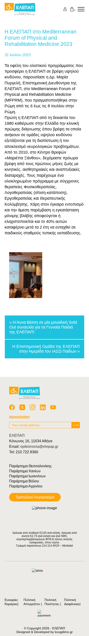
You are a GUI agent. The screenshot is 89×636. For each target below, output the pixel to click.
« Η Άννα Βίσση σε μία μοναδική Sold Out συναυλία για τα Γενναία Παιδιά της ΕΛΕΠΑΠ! (43, 327)
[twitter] (22, 407)
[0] (72, 9)
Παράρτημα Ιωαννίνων (27, 476)
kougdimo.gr (64, 632)
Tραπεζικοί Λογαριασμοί (35, 497)
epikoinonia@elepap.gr (39, 446)
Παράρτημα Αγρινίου (25, 486)
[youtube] (53, 407)
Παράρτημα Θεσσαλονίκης (30, 466)
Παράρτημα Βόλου (24, 481)
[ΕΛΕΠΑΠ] (20, 9)
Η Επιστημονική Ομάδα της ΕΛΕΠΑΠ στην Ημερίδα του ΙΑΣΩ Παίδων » (46, 349)
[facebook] (12, 407)
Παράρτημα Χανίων (25, 471)
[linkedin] (43, 407)
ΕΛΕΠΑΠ (17, 435)
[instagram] (32, 407)
